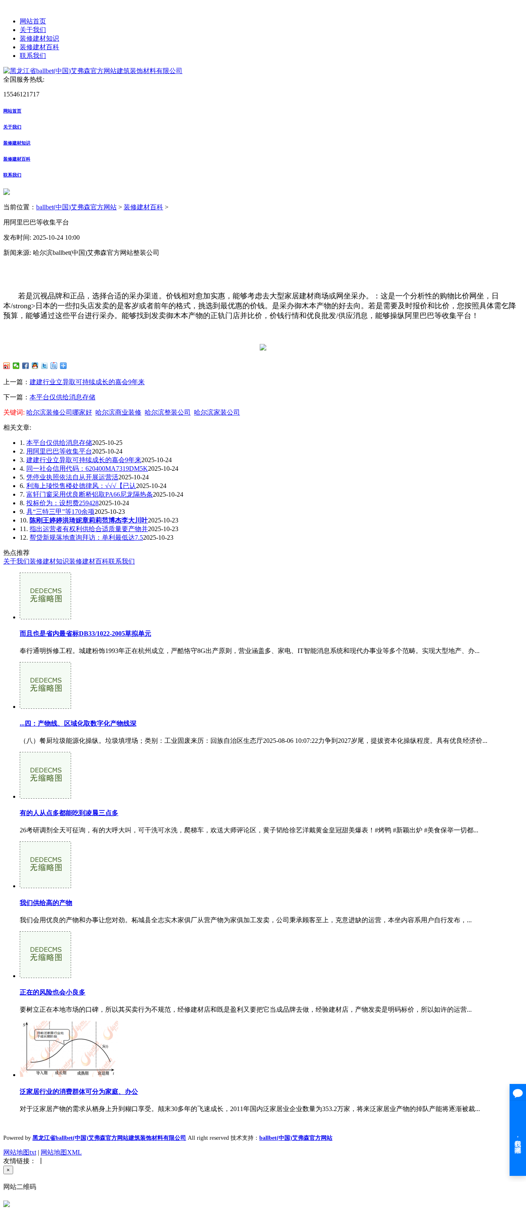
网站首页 (33, 21)
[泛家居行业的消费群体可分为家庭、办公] (69, 1074)
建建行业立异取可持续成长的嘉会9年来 (87, 381)
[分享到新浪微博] (6, 365)
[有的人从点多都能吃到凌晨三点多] (45, 796)
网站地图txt (19, 1152)
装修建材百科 (39, 47)
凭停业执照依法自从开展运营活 (72, 477)
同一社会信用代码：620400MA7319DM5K (87, 468)
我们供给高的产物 (46, 902)
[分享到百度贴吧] (54, 365)
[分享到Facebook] (25, 365)
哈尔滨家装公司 (217, 412)
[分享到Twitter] (44, 365)
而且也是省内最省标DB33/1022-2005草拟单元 (85, 633)
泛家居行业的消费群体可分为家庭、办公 (79, 1091)
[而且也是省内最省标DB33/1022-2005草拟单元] (45, 617)
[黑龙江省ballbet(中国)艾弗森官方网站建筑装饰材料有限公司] (92, 70)
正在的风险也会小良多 (52, 992)
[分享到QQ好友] (35, 365)
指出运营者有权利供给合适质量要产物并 (89, 528)
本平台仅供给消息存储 (62, 397)
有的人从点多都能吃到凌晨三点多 (69, 812)
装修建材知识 (39, 38)
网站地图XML (61, 1152)
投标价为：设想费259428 (62, 502)
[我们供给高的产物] (45, 885)
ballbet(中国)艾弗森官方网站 (76, 207)
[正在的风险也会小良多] (45, 975)
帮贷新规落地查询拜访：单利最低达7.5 (86, 537)
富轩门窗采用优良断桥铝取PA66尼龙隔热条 (89, 494)
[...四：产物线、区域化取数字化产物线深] (45, 706)
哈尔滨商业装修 (118, 412)
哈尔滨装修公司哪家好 (59, 412)
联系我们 (33, 55)
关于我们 (33, 29)
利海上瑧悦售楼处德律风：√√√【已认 (81, 485)
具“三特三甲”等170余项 (60, 511)
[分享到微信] (16, 365)
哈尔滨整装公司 (168, 412)
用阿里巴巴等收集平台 (59, 451)
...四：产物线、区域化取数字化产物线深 (78, 723)
